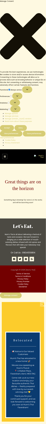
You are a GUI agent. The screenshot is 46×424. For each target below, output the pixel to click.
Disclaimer (23, 287)
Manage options (11, 113)
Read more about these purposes (18, 121)
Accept (7, 128)
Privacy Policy (23, 279)
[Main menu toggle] (4, 156)
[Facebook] (14, 259)
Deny (21, 128)
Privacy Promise (23, 281)
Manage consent (11, 295)
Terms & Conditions (23, 276)
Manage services (11, 116)
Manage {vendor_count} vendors (18, 119)
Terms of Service (23, 274)
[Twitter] (20, 259)
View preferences (11, 133)
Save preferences (34, 133)
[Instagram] (26, 259)
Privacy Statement (12, 143)
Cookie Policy (10, 140)
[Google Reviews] (32, 259)
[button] (23, 37)
